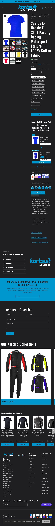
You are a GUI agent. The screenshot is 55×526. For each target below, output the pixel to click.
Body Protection (32, 476)
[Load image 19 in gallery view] (18, 61)
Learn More (38, 521)
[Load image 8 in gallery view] (25, 42)
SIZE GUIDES (34, 109)
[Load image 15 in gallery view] (18, 54)
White (39, 68)
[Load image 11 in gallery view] (18, 48)
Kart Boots (31, 467)
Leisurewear (31, 480)
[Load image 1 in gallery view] (6, 42)
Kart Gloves (31, 464)
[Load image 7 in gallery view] (18, 42)
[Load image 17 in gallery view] (6, 61)
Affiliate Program (45, 493)
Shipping (39, 64)
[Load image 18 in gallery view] (12, 61)
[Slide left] (24, 407)
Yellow (45, 68)
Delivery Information (44, 463)
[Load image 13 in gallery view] (6, 54)
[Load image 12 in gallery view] (25, 48)
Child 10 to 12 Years (37, 98)
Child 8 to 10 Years (36, 95)
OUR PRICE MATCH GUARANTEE (39, 237)
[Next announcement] (52, 1)
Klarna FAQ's (44, 473)
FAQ (43, 470)
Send (10, 333)
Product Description (38, 192)
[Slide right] (30, 407)
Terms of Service (45, 487)
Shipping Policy (45, 467)
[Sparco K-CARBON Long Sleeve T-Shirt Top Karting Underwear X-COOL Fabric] (23, 422)
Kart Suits (31, 461)
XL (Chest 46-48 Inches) (38, 89)
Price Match (44, 484)
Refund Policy (45, 481)
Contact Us (44, 460)
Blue (33, 68)
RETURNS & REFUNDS (36, 233)
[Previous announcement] (2, 1)
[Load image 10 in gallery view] (12, 48)
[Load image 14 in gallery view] (12, 54)
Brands (30, 486)
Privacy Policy (45, 490)
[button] (2, 8)
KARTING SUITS (7, 402)
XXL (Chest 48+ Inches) (38, 92)
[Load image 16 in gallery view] (25, 54)
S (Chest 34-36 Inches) (38, 80)
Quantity (32, 101)
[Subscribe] (38, 296)
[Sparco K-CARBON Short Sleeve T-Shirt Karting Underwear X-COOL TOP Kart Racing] (7, 422)
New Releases (32, 458)
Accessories (32, 483)
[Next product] (53, 431)
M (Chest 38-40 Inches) (38, 83)
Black (33, 72)
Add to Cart (41, 162)
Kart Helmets (32, 473)
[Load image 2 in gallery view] (12, 42)
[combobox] (45, 144)
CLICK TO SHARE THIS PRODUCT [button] (40, 242)
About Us (44, 457)
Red (39, 72)
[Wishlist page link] (43, 8)
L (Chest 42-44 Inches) (38, 86)
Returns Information (44, 477)
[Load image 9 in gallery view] (6, 48)
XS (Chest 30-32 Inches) (38, 77)
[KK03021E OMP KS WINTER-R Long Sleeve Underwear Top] (38, 422)
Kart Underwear (32, 470)
